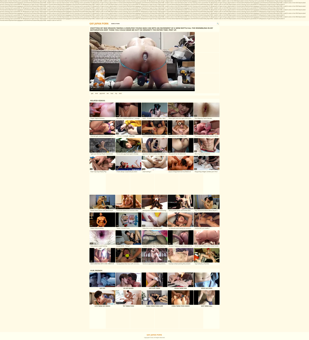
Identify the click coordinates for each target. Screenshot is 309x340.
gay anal (102, 93)
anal (96, 93)
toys (112, 93)
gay (92, 93)
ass (108, 93)
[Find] (217, 23)
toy (116, 93)
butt (120, 93)
